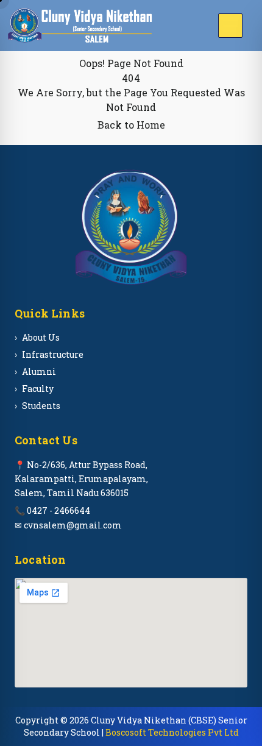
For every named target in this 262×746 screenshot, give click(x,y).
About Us (41, 337)
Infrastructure (52, 354)
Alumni (39, 371)
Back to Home (131, 124)
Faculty (38, 388)
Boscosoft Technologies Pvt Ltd (172, 732)
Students (41, 405)
